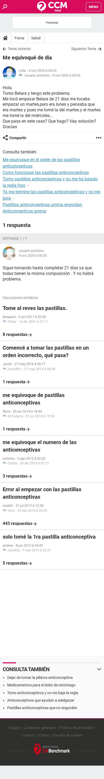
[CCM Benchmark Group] (52, 750)
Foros (19, 38)
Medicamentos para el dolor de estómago (41, 685)
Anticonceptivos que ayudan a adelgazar (40, 700)
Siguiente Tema (83, 49)
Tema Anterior (19, 49)
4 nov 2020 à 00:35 (66, 75)
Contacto (28, 735)
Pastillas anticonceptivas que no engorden (42, 708)
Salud (36, 38)
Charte (44, 735)
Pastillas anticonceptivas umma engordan (42, 204)
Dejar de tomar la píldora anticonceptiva (40, 677)
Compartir (17, 138)
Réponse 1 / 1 (15, 238)
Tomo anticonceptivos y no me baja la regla (42, 693)
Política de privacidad (76, 728)
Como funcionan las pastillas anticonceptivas (46, 172)
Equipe (14, 728)
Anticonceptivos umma (24, 211)
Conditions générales (40, 728)
